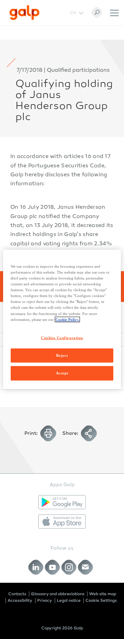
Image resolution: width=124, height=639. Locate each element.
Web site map (102, 593)
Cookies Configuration (62, 337)
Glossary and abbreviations (57, 593)
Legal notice (69, 600)
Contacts (17, 593)
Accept (62, 373)
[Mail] (85, 567)
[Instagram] (69, 567)
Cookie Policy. (67, 319)
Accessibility (20, 600)
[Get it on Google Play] (62, 502)
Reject (62, 355)
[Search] (97, 12)
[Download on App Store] (62, 521)
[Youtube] (52, 567)
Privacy (44, 600)
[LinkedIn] (36, 567)
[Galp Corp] (24, 12)
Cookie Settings (101, 600)
